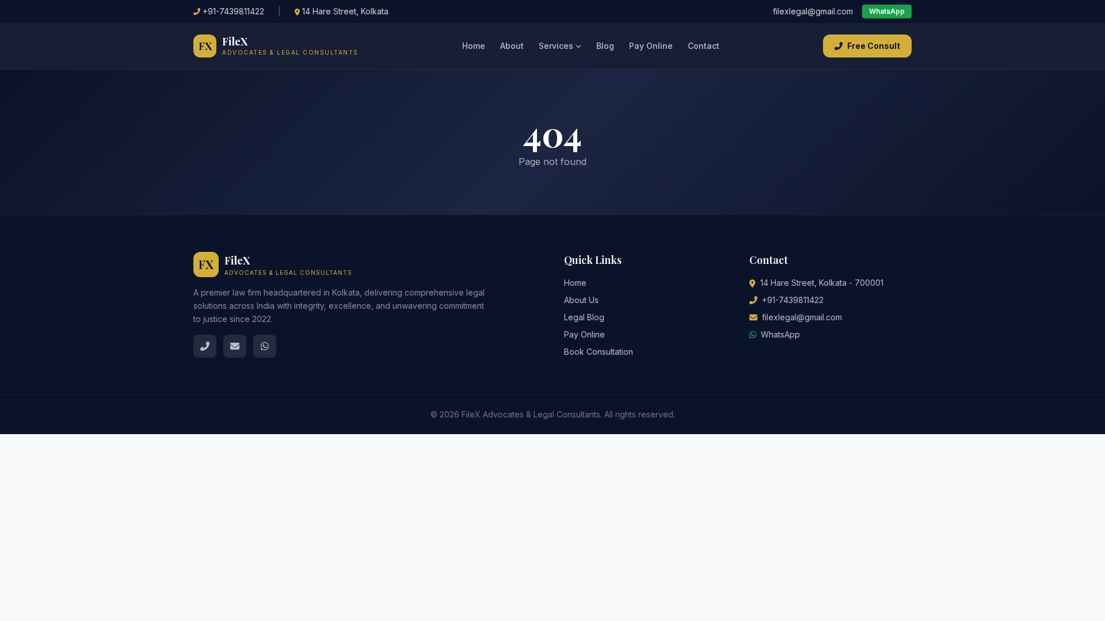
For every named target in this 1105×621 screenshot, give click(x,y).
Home (473, 46)
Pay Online (651, 46)
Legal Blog (584, 317)
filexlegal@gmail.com (813, 11)
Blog (605, 46)
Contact (703, 46)
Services (556, 46)
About (512, 46)
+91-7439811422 (233, 11)
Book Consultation (598, 351)
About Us (581, 300)
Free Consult (873, 46)
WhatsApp (887, 11)
